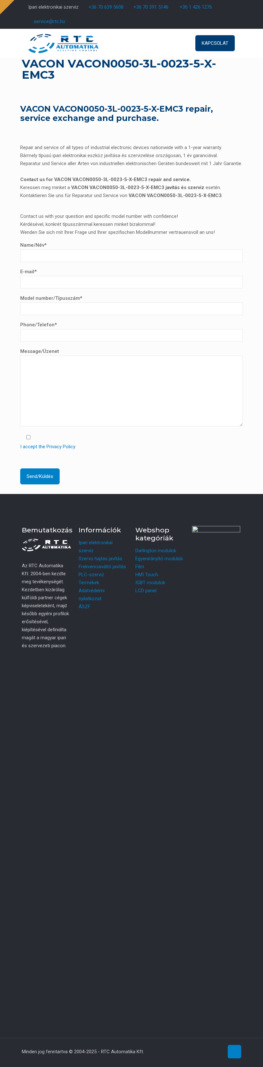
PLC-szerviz (91, 574)
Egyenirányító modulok (159, 558)
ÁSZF (84, 606)
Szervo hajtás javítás (100, 558)
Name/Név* (33, 245)
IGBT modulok (150, 582)
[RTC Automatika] (63, 43)
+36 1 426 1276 (196, 7)
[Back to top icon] (234, 1051)
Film (139, 566)
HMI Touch (146, 574)
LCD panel (146, 590)
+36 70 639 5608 (105, 7)
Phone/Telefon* (38, 325)
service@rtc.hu (49, 21)
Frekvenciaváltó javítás (102, 566)
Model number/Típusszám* (51, 298)
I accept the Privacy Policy (47, 447)
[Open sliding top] (7, 7)
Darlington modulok (155, 550)
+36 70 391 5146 (150, 7)
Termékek (89, 582)
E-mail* (28, 272)
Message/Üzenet (39, 351)
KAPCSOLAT (215, 43)
